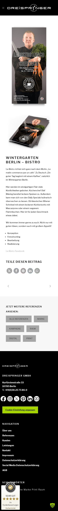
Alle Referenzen (18, 319)
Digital (13, 338)
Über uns (6, 430)
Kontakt (6, 450)
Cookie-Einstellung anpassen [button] (20, 410)
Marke (41, 319)
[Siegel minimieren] (18, 486)
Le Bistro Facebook (15, 251)
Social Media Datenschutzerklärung (20, 465)
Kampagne (15, 328)
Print (29, 338)
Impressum (8, 455)
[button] (9, 270)
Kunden (6, 440)
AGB (4, 470)
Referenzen (8, 435)
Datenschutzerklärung (14, 460)
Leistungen (8, 445)
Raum (33, 328)
